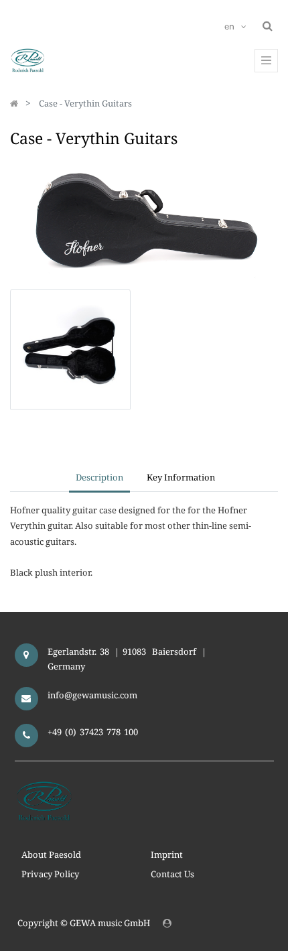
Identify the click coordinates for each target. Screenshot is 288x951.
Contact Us (172, 874)
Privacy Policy (50, 874)
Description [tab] (99, 477)
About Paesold (51, 854)
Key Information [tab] (181, 477)
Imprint (167, 854)
